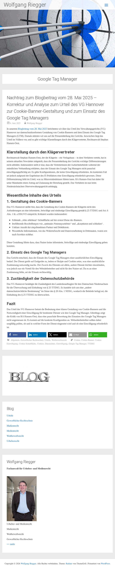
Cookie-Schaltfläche (27, 343)
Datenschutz (50, 343)
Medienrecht (13, 430)
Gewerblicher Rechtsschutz (32, 340)
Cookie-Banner (87, 340)
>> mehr (11, 544)
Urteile (47, 340)
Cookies (40, 343)
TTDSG (91, 343)
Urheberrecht (13, 440)
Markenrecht (13, 425)
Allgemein (15, 340)
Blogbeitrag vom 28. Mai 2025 (32, 129)
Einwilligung (62, 343)
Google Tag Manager (77, 343)
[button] (16, 334)
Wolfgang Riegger (25, 5)
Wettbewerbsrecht (59, 340)
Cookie (77, 340)
